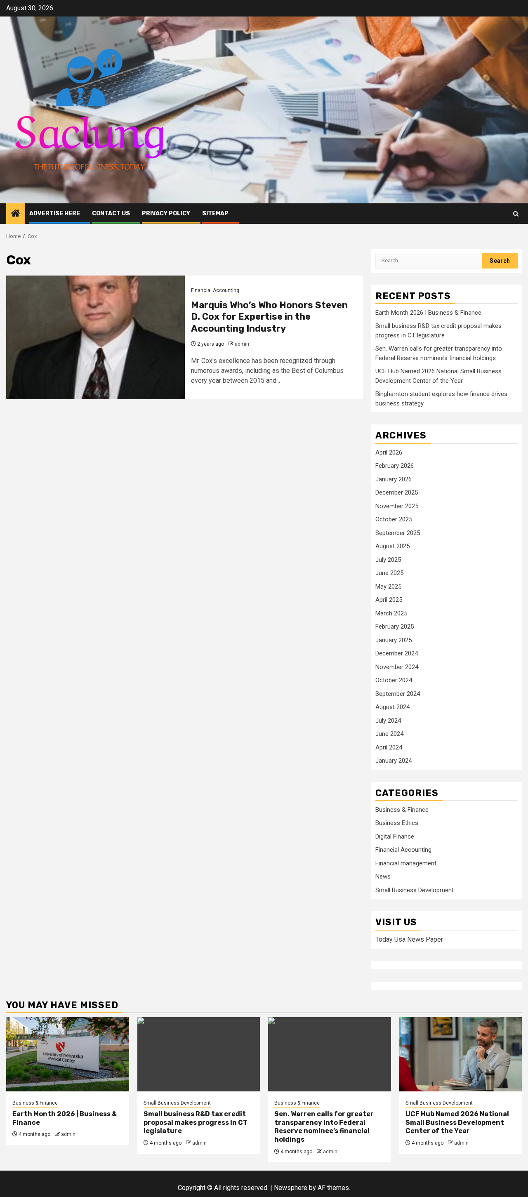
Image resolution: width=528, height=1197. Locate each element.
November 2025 (396, 506)
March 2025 (391, 613)
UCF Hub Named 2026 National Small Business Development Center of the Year (457, 1122)
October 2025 (393, 519)
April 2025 (388, 599)
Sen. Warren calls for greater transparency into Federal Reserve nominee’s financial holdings (324, 1126)
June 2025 (389, 573)
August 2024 (392, 707)
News (383, 876)
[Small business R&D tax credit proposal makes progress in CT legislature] (198, 1054)
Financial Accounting (215, 290)
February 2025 (394, 626)
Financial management (405, 863)
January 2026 (393, 479)
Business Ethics (396, 823)
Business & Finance (402, 809)
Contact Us (111, 213)
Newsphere (290, 1188)
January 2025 (393, 640)
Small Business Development (414, 890)
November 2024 (396, 667)
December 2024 (396, 653)
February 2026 (394, 465)
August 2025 (392, 546)
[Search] (516, 214)
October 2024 (393, 680)
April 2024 (388, 747)
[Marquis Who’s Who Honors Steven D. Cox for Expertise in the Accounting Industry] (95, 337)
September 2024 (397, 693)
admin (242, 344)
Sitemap (215, 213)
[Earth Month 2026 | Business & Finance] (67, 1054)
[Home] (15, 214)
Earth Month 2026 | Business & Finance (428, 312)
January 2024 (393, 760)
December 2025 (396, 492)
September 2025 (397, 533)
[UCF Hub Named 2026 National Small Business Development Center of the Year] (460, 1054)
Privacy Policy (166, 213)
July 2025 (388, 559)
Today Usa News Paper (409, 939)
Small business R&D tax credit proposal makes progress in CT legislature (196, 1122)
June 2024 (389, 734)
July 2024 (388, 720)
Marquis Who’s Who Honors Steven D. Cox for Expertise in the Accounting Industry (269, 316)
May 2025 (388, 586)
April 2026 (388, 452)
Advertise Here (54, 213)
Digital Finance (394, 836)
